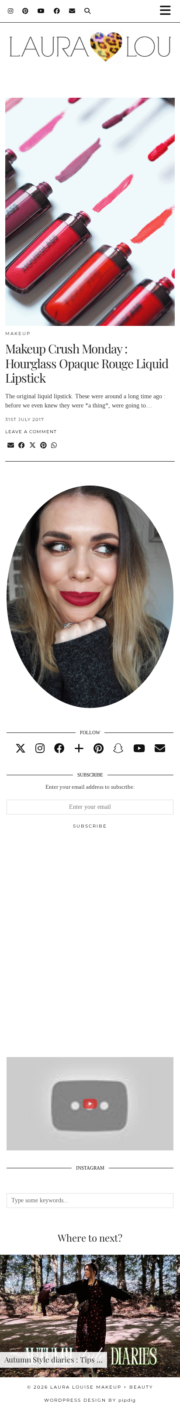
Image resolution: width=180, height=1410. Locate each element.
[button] (168, 11)
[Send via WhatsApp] (54, 445)
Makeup (18, 333)
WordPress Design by (90, 1400)
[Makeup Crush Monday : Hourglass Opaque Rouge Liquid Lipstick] (90, 212)
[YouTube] (41, 11)
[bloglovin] (79, 748)
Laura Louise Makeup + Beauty (101, 1387)
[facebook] (59, 748)
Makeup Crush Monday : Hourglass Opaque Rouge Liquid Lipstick (86, 363)
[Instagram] (11, 11)
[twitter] (20, 748)
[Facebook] (57, 11)
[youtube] (139, 748)
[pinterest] (98, 748)
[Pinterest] (25, 11)
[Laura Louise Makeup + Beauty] (90, 42)
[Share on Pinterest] (43, 445)
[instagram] (40, 748)
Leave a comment (31, 432)
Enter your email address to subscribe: (90, 787)
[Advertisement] (90, 947)
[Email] (72, 11)
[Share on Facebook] (21, 445)
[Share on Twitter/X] (32, 445)
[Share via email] (10, 445)
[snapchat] (118, 748)
